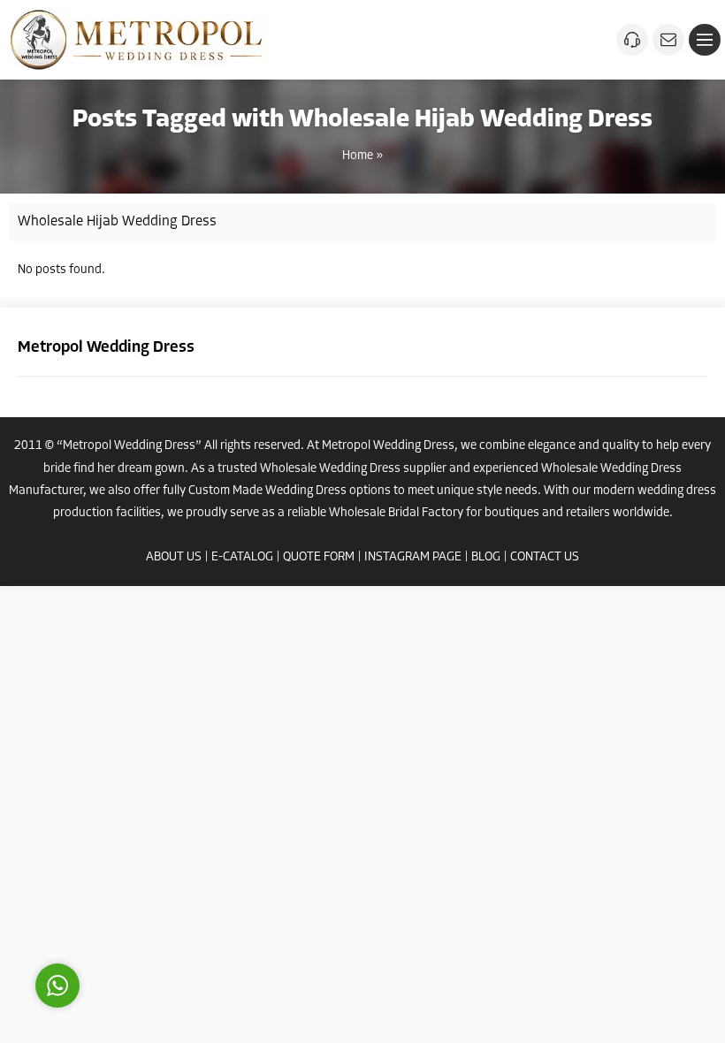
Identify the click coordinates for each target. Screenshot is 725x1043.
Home (357, 156)
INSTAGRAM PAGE (413, 557)
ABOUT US (174, 557)
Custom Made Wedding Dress (267, 491)
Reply (167, 906)
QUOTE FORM (319, 557)
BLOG (485, 557)
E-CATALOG (242, 557)
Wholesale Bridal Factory (396, 513)
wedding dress (676, 491)
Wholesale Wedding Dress (330, 469)
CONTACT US (544, 557)
